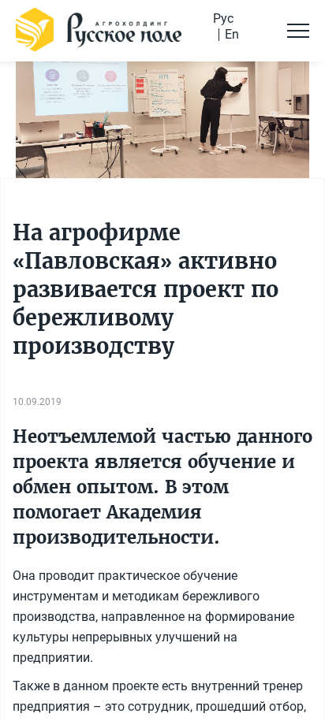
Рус (223, 18)
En (232, 34)
